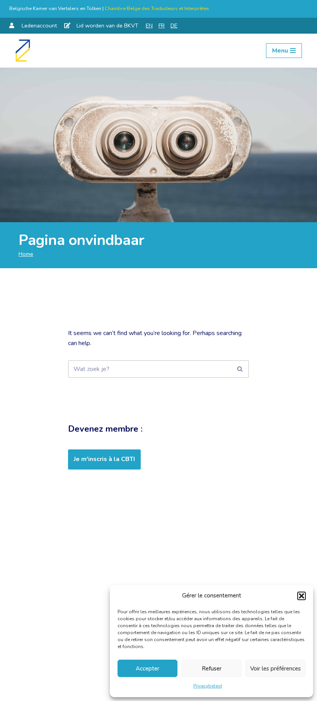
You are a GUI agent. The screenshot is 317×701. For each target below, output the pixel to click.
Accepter (147, 668)
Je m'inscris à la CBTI (104, 459)
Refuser (212, 668)
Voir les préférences (275, 668)
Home (26, 254)
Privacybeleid (207, 686)
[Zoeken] (240, 369)
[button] (301, 596)
